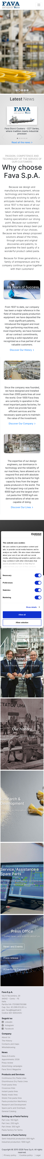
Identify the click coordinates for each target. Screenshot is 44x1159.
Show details (31, 607)
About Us (6, 1037)
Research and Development (14, 1104)
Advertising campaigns (12, 1066)
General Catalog (9, 1111)
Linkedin (8, 1022)
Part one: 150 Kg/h (10, 1120)
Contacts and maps (10, 1044)
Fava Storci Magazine (11, 1069)
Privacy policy (10, 1155)
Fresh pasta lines (9, 1084)
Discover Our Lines (21, 507)
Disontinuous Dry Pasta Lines (15, 1081)
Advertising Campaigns (16, 969)
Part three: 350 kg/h (11, 1126)
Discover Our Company (21, 423)
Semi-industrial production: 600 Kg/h (18, 1138)
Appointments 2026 (10, 1059)
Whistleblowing (8, 1047)
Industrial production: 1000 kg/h (16, 1142)
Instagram (9, 1025)
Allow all (22, 615)
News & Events (8, 1056)
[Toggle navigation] (39, 4)
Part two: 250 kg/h (10, 1123)
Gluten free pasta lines (12, 1098)
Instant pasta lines (10, 1091)
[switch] (38, 583)
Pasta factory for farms (12, 1130)
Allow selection (22, 622)
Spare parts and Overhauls (13, 1108)
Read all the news (21, 142)
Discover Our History (21, 349)
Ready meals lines (10, 1094)
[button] (17, 138)
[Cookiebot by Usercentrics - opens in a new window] (31, 534)
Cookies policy (26, 1155)
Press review (7, 1063)
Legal (38, 1155)
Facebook (9, 1028)
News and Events (13, 946)
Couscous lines (8, 1088)
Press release (10, 958)
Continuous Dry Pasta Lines (14, 1078)
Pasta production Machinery (14, 1101)
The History (7, 1040)
